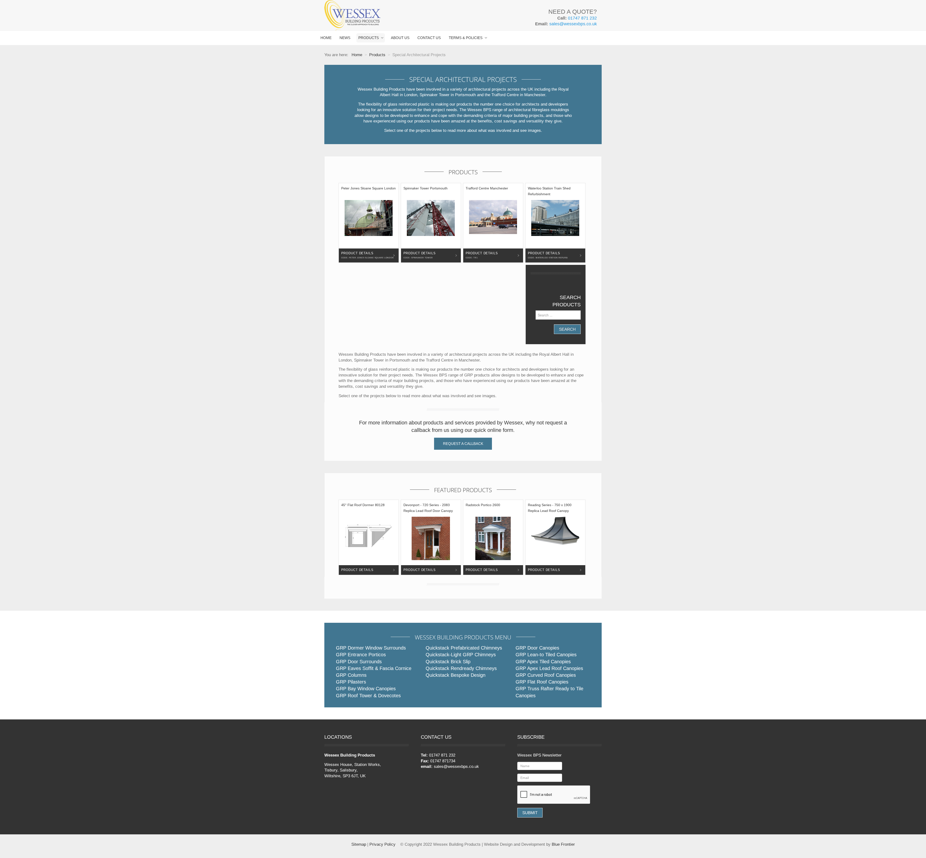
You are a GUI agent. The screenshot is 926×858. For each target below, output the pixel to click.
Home (326, 38)
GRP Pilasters (351, 681)
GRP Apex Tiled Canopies (543, 661)
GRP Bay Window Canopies (366, 688)
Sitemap (358, 844)
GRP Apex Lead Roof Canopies (549, 668)
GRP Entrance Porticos (361, 654)
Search (567, 329)
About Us (400, 38)
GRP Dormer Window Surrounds (371, 647)
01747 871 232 (582, 18)
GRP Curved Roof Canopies (546, 675)
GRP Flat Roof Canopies (542, 681)
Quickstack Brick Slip (448, 661)
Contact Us (429, 38)
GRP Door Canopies (537, 647)
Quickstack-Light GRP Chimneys (461, 654)
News (345, 38)
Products (368, 38)
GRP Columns (351, 675)
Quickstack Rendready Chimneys (461, 668)
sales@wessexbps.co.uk (573, 23)
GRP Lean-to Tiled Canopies (546, 654)
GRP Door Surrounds (359, 661)
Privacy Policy (382, 844)
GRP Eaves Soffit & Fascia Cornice (373, 668)
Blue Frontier (563, 844)
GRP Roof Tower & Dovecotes (368, 695)
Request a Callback (463, 444)
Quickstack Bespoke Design (455, 675)
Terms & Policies (466, 38)
